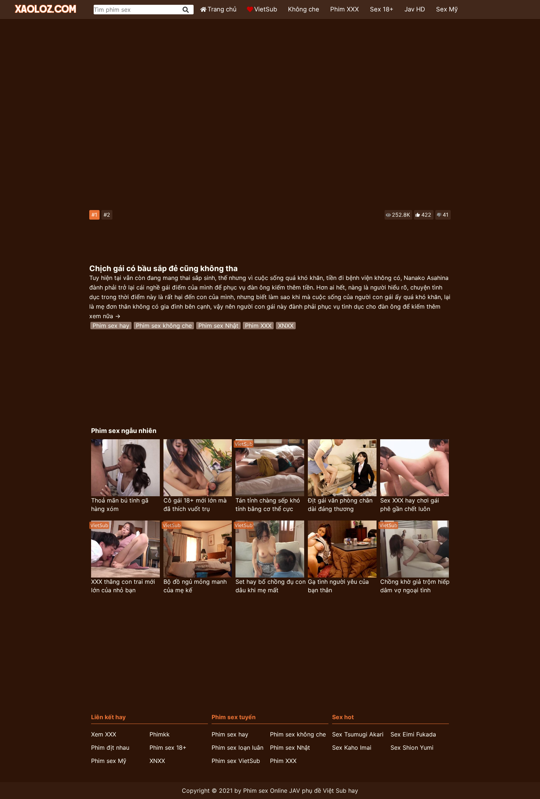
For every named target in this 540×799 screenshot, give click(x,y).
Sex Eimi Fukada (413, 734)
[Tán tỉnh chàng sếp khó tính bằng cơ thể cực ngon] (270, 467)
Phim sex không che (164, 325)
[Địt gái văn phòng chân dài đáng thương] (342, 467)
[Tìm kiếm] (186, 10)
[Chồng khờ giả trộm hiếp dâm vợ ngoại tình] (414, 549)
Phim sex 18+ (168, 747)
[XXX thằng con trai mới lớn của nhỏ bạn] (125, 549)
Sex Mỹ (447, 9)
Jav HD (414, 9)
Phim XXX (344, 9)
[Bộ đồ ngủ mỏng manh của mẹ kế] (198, 549)
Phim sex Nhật (218, 325)
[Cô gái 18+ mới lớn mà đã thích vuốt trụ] (198, 467)
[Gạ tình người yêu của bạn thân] (342, 549)
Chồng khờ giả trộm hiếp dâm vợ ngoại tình (415, 586)
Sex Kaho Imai (351, 747)
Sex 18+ (381, 9)
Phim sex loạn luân (237, 747)
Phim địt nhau (110, 747)
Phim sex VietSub (236, 760)
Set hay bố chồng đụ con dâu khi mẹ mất (270, 586)
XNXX (286, 325)
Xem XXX (103, 734)
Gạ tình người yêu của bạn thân (338, 586)
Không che (303, 9)
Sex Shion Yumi (411, 747)
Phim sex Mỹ (108, 760)
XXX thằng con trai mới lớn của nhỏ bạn (123, 586)
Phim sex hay (111, 325)
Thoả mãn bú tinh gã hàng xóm (119, 504)
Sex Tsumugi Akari (358, 734)
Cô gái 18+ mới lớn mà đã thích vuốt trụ (195, 504)
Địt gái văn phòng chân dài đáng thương (340, 504)
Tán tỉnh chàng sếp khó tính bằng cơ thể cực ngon (267, 505)
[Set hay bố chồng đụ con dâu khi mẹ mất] (270, 549)
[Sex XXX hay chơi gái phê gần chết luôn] (414, 467)
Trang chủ (222, 9)
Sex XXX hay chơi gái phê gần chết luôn (409, 504)
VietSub (265, 9)
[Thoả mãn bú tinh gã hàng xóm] (125, 467)
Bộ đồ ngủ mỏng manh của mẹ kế (195, 586)
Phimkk (160, 734)
